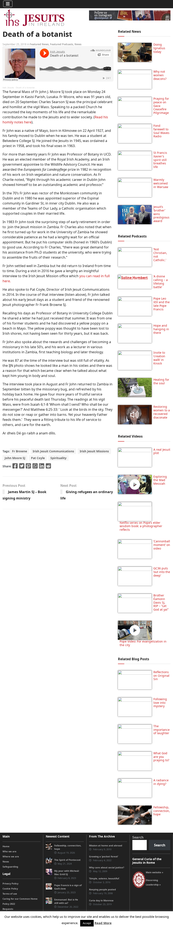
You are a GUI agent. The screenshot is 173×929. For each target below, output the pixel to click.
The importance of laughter (161, 729)
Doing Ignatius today (159, 48)
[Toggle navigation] (7, 4)
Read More (103, 923)
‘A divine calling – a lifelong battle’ (160, 281)
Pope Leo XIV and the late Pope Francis (161, 303)
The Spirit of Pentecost (67, 859)
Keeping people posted (102, 889)
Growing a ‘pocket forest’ (103, 856)
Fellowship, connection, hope (161, 810)
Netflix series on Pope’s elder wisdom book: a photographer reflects (141, 526)
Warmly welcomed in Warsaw (160, 183)
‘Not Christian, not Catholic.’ (160, 254)
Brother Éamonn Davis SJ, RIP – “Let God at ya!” (161, 602)
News (77, 44)
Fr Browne (19, 451)
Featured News (39, 44)
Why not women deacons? (159, 75)
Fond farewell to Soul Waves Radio (161, 131)
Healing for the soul (161, 381)
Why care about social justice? (106, 867)
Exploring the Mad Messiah (160, 480)
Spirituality (58, 458)
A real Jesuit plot (161, 451)
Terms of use (10, 893)
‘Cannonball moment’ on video (161, 544)
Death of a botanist (25, 87)
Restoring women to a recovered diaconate (161, 412)
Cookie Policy (10, 888)
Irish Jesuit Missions (94, 451)
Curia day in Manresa (101, 900)
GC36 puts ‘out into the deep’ (161, 571)
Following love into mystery (160, 702)
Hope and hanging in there (161, 329)
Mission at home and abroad (105, 845)
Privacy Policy (10, 883)
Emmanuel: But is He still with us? (66, 901)
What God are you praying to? (161, 756)
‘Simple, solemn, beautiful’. (104, 878)
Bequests (8, 908)
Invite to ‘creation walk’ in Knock (159, 358)
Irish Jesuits (8, 87)
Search (138, 837)
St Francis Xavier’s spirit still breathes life (160, 160)
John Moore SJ (15, 458)
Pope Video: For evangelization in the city (143, 643)
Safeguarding (10, 866)
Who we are (9, 851)
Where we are (11, 856)
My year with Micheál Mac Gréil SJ (66, 872)
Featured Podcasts (61, 44)
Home (6, 846)
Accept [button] (87, 923)
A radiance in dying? (161, 782)
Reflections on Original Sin (161, 675)
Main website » (154, 872)
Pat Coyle (38, 458)
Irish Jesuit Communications (53, 451)
